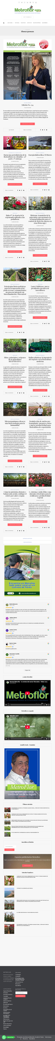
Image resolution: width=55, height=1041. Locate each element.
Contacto (29, 22)
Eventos (5, 1007)
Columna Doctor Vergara (7, 998)
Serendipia (6, 1027)
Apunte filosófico (40, 152)
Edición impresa (37, 22)
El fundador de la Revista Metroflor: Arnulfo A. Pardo (20, 979)
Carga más (27, 670)
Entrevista (40, 419)
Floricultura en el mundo (7, 1010)
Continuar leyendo (27, 123)
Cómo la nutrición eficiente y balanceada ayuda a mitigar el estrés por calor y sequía (14, 494)
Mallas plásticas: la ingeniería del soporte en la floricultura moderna (40, 359)
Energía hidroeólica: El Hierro (40, 155)
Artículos (15, 213)
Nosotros (23, 22)
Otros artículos (7, 1025)
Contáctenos (27, 865)
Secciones (10, 22)
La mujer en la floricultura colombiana (6, 1016)
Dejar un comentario (27, 129)
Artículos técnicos (40, 213)
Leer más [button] (8, 665)
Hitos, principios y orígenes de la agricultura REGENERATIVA (15, 359)
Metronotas (6, 1019)
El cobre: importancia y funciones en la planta (27, 912)
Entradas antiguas (27, 538)
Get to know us (19, 982)
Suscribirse (44, 22)
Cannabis (5, 996)
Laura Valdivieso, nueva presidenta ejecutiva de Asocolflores (40, 288)
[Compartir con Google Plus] (44, 129)
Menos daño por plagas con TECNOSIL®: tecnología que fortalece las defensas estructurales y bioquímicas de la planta (29, 821)
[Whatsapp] (4, 1037)
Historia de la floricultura (15, 152)
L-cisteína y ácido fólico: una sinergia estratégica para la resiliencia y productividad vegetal (40, 495)
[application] (27, 693)
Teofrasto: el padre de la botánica (25, 888)
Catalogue (18, 974)
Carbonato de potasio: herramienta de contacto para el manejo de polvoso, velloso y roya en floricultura (32, 877)
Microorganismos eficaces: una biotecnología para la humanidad (14, 423)
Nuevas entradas (27, 542)
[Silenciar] (46, 704)
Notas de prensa (7, 1023)
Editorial (17, 22)
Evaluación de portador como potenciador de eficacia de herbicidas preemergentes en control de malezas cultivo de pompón (27, 827)
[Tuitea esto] (42, 129)
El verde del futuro (8, 1004)
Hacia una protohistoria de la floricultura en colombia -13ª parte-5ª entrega (15, 157)
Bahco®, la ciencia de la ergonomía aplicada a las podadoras (15, 217)
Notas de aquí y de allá (8, 1021)
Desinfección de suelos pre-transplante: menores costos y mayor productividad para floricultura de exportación (40, 424)
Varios (5, 1029)
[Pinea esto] (46, 129)
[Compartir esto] (40, 129)
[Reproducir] (6, 704)
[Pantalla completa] (49, 704)
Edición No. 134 (27, 105)
